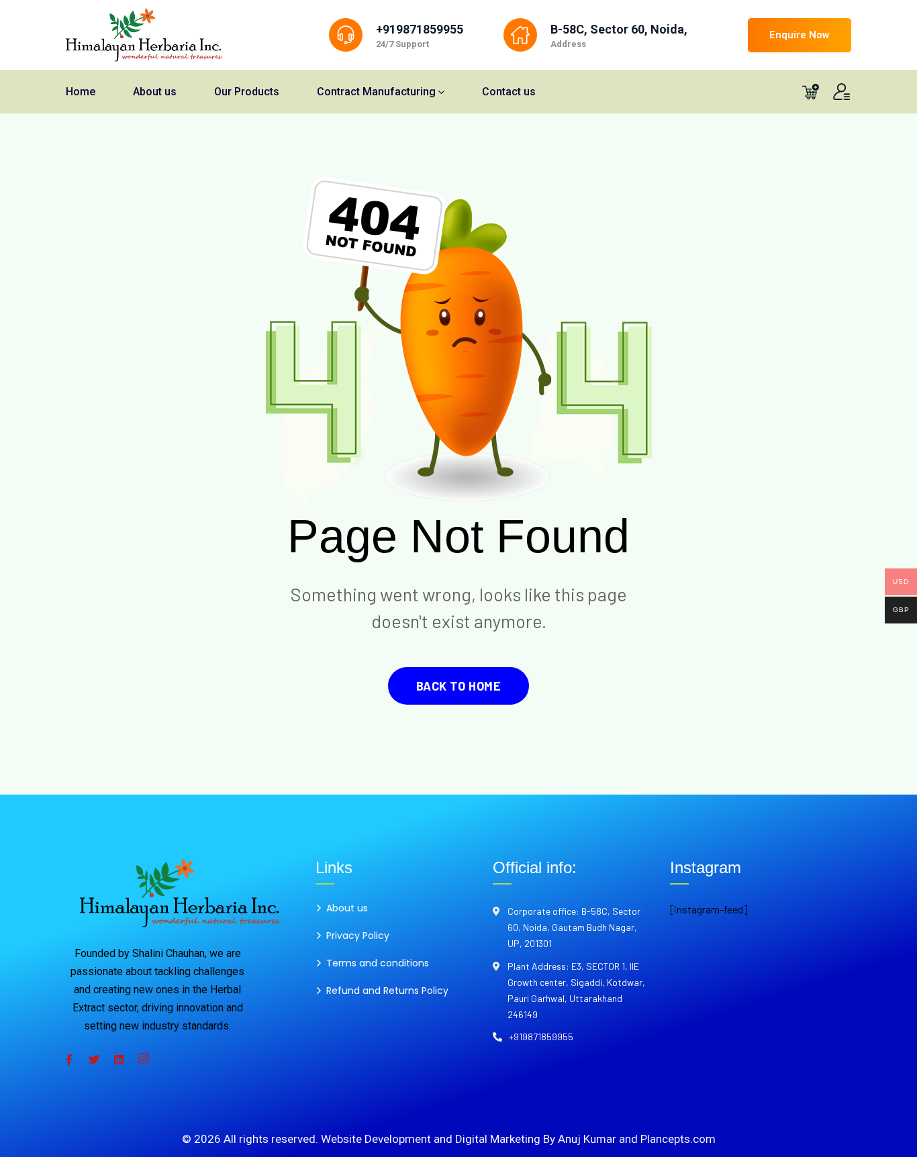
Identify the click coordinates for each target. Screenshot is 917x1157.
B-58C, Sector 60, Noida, (618, 29)
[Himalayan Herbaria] (144, 35)
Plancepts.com (678, 1139)
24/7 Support (402, 44)
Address (568, 44)
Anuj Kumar (587, 1139)
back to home (458, 685)
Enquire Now (799, 35)
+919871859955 (419, 29)
